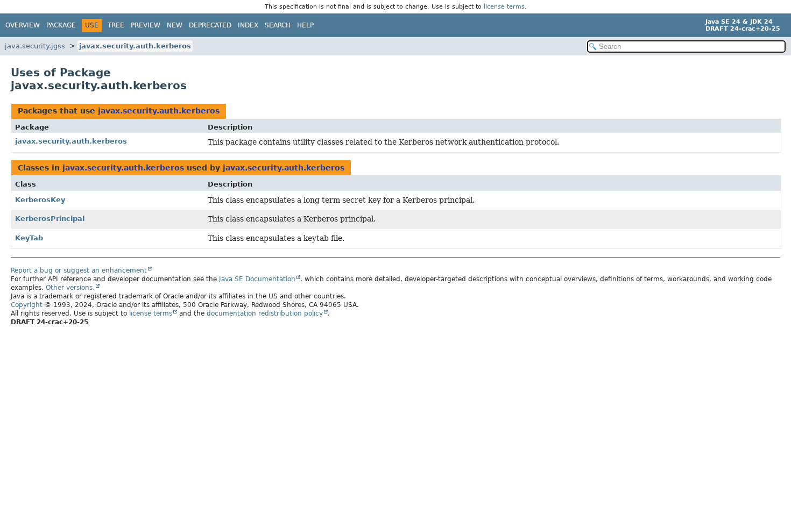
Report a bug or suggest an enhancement (79, 270)
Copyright (27, 305)
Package (61, 25)
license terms (504, 6)
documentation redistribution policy (265, 313)
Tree (116, 25)
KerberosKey (40, 200)
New (174, 25)
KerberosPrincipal (49, 219)
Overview (22, 25)
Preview (145, 25)
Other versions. (70, 287)
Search (278, 25)
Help (305, 25)
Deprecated (210, 25)
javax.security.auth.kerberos (135, 46)
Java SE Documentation (257, 279)
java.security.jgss (35, 46)
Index (248, 25)
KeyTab (29, 238)
